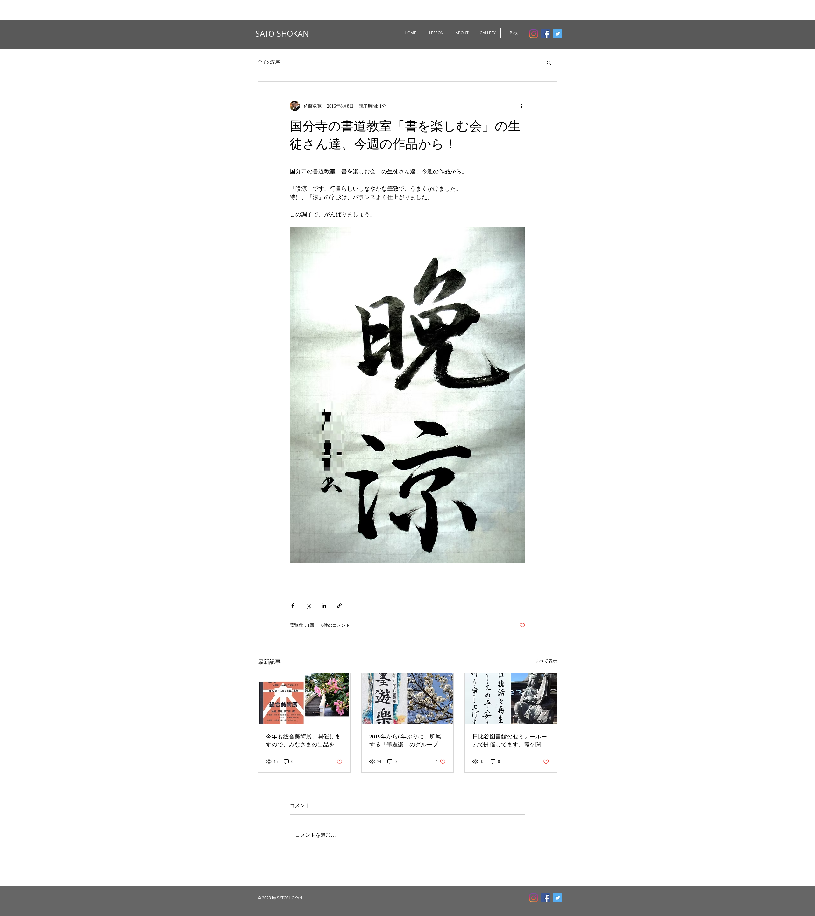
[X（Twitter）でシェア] (308, 606)
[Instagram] (533, 33)
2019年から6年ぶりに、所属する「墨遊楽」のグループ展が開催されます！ (406, 740)
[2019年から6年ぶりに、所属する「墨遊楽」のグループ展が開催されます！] (408, 698)
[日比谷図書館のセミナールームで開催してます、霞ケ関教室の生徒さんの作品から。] (511, 698)
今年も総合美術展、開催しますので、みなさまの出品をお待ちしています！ (303, 740)
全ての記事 (269, 62)
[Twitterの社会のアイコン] (557, 33)
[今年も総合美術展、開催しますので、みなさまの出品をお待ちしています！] (304, 698)
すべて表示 (546, 661)
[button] (549, 62)
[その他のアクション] (521, 106)
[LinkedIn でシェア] (324, 606)
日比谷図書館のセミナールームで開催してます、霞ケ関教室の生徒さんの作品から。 (509, 740)
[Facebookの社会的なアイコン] (545, 33)
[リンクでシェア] (340, 606)
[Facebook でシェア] (293, 606)
